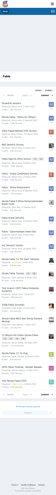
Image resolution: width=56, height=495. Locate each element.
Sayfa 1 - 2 (27, 95)
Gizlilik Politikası (28, 485)
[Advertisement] (28, 44)
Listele (38, 90)
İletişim (41, 485)
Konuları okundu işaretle (29, 406)
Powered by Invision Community (28, 491)
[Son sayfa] (52, 95)
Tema (14, 485)
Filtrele (48, 90)
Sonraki (45, 95)
